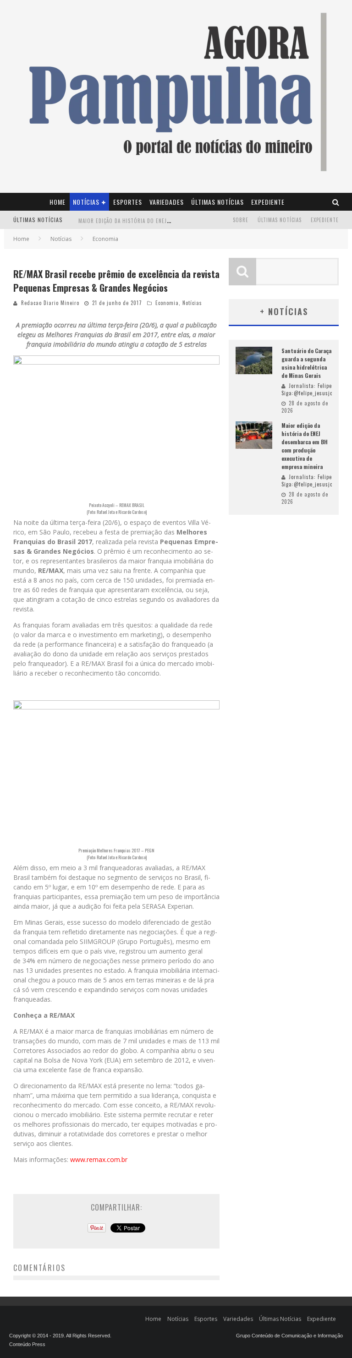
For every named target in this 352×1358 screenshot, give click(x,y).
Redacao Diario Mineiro (50, 302)
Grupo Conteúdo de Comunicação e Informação (289, 1335)
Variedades (166, 202)
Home (58, 202)
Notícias (86, 202)
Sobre (240, 220)
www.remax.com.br (98, 1159)
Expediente (268, 202)
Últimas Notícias (217, 202)
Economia (167, 302)
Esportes (127, 202)
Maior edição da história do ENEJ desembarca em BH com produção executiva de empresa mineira (304, 445)
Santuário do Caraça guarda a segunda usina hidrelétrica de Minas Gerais (306, 363)
